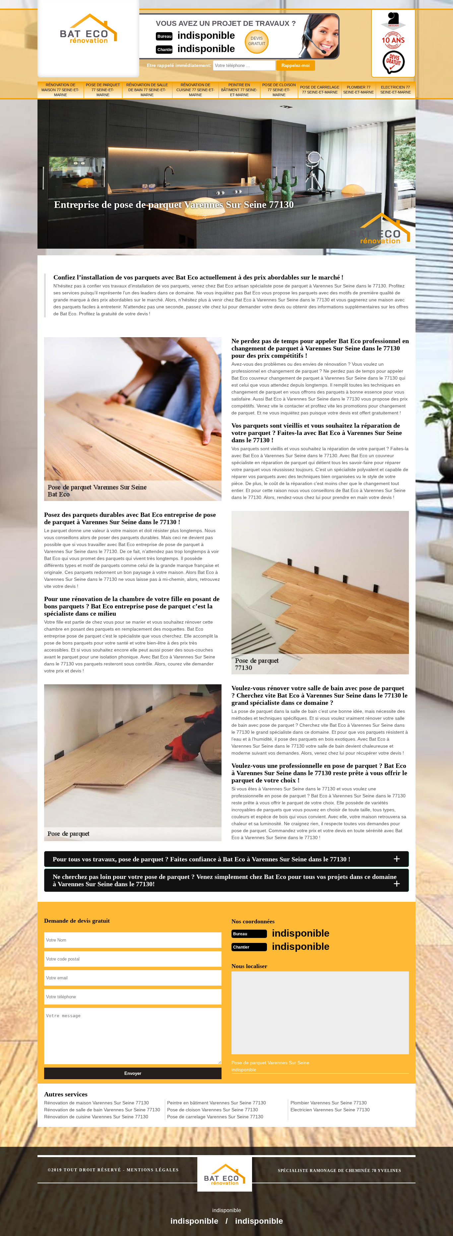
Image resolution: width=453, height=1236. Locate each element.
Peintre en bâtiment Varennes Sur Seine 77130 (216, 1102)
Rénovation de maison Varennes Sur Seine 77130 (96, 1102)
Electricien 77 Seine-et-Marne (395, 89)
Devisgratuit (256, 41)
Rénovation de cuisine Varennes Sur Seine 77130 (96, 1116)
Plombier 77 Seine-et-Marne (358, 89)
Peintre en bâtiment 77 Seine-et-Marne (239, 90)
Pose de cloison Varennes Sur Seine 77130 (212, 1109)
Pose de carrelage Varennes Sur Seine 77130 (215, 1116)
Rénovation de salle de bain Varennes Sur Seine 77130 (102, 1109)
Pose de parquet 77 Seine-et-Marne (103, 90)
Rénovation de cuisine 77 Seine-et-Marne (195, 90)
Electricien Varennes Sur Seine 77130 (330, 1109)
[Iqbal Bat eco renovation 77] (231, 1168)
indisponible (206, 35)
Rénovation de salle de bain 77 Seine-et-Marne (147, 90)
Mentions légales (153, 1170)
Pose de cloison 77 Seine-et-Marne (279, 90)
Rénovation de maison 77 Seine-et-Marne (60, 90)
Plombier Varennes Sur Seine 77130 (329, 1102)
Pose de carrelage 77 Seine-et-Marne (319, 89)
